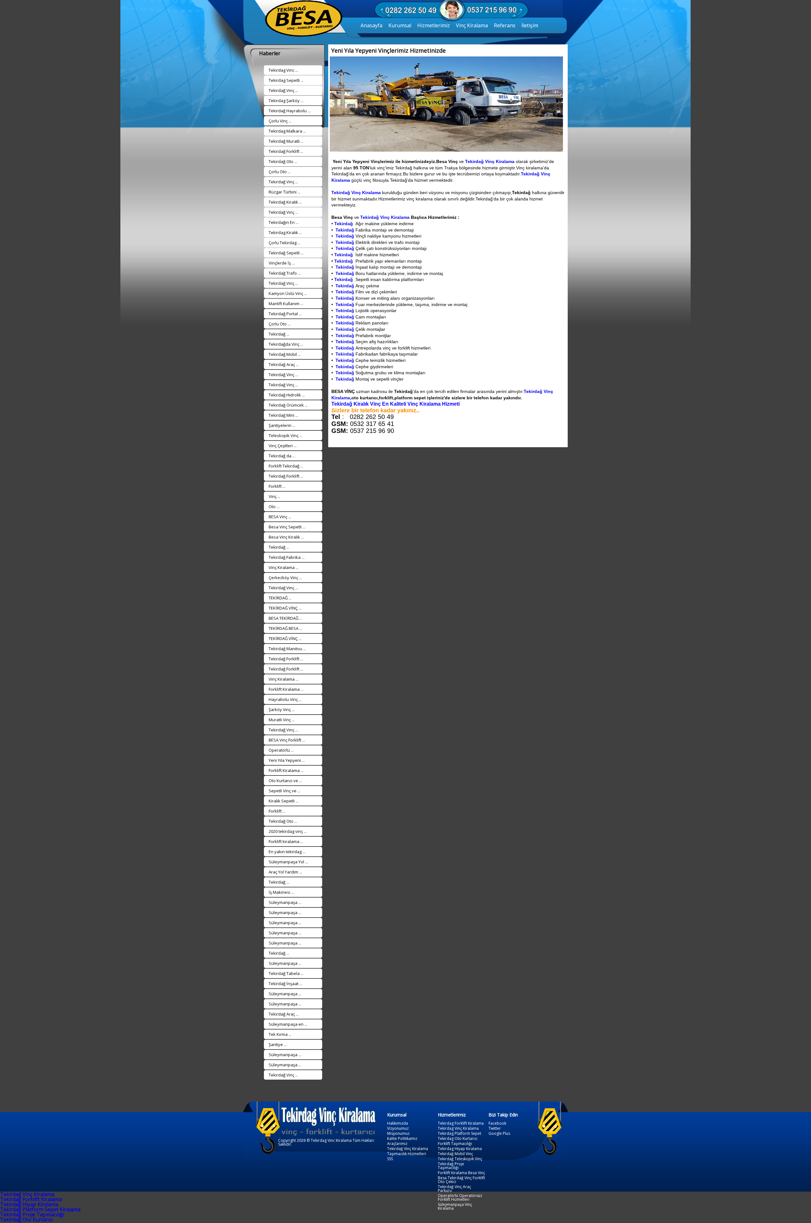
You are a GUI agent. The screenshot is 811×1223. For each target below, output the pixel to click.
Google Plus (499, 1133)
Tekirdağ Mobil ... (285, 354)
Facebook (497, 1123)
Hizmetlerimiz (433, 25)
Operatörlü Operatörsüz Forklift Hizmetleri (460, 1197)
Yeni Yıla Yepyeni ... (287, 760)
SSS (390, 1159)
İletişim (529, 25)
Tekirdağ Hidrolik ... (287, 395)
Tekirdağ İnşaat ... (285, 983)
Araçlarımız (397, 1144)
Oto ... (274, 506)
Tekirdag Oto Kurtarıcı (457, 1139)
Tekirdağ (344, 223)
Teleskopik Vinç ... (285, 435)
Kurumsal (399, 25)
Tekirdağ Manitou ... (287, 648)
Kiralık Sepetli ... (283, 801)
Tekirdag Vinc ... (283, 70)
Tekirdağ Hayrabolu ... (289, 111)
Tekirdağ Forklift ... (286, 151)
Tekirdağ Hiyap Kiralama (29, 1204)
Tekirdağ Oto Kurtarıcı (26, 1219)
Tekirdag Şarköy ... (286, 100)
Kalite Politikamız (402, 1139)
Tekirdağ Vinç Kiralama (489, 161)
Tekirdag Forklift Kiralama (461, 1123)
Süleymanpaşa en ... (288, 1024)
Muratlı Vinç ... (282, 720)
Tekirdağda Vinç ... (286, 344)
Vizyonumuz (398, 1128)
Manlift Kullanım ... (286, 303)
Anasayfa (371, 25)
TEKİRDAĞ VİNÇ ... (285, 608)
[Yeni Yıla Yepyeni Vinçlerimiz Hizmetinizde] (445, 149)
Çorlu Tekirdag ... (284, 242)
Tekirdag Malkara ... (287, 131)
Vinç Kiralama (472, 25)
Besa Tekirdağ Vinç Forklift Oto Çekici (461, 1180)
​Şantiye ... (278, 1044)
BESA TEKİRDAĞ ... (285, 618)
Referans (504, 25)
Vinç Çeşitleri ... (283, 445)
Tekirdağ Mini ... (283, 415)
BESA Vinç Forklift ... (287, 740)
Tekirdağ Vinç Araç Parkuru (454, 1189)
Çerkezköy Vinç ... (285, 577)
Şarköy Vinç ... (282, 709)
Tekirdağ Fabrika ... (286, 557)
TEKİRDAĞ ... (280, 598)
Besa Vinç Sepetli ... (287, 527)
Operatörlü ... (281, 750)
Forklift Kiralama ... (286, 689)
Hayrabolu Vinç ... (285, 699)
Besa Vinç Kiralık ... (286, 537)
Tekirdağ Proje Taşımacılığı (451, 1166)
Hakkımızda (397, 1123)
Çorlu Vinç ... (280, 121)
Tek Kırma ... (280, 1034)
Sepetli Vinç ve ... (284, 791)
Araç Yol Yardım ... (285, 872)
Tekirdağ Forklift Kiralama (31, 1199)
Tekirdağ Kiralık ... (285, 202)
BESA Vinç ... (280, 517)
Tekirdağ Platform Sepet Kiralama (40, 1209)
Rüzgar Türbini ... (284, 192)
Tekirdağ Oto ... (283, 161)
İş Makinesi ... (281, 892)
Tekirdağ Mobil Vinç (455, 1154)
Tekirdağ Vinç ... (283, 90)
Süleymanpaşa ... (285, 902)
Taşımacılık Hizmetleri (406, 1154)
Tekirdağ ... (279, 334)
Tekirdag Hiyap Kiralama (460, 1149)
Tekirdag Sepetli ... (286, 80)
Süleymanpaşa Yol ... (288, 862)
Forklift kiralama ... (286, 841)
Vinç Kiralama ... (283, 567)
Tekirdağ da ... (282, 456)
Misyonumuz (398, 1133)
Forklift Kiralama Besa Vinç (461, 1173)
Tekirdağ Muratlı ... (286, 141)
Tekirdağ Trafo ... (285, 273)
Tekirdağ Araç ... (284, 364)
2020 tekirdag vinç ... (288, 831)
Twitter (495, 1128)
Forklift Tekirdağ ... (286, 466)
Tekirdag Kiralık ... (285, 232)
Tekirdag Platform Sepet (459, 1133)
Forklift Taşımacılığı (455, 1144)
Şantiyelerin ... (282, 425)
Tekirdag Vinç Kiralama (458, 1128)
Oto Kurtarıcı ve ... (285, 780)
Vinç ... (274, 496)
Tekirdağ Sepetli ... (286, 253)
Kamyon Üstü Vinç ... (288, 293)
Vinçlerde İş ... (282, 263)
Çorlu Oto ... (280, 171)
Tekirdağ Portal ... (285, 314)
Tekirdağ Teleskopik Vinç (460, 1159)
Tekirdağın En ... (283, 222)
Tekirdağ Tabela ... (286, 973)
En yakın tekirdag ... (287, 851)
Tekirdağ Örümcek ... (288, 405)
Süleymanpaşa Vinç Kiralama (455, 1206)
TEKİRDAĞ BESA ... (285, 628)
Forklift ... (277, 486)
